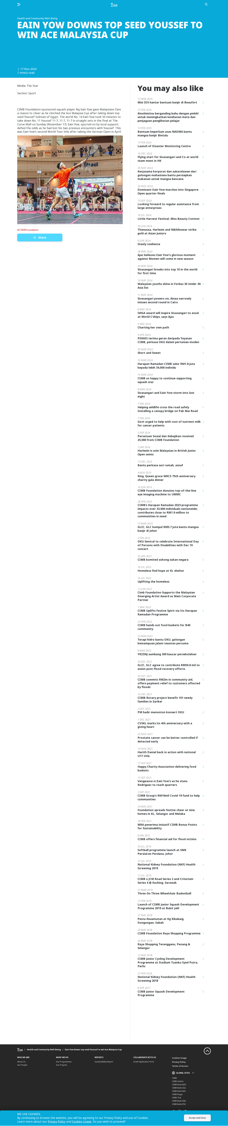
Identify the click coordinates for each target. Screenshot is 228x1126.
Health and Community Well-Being (44, 1049)
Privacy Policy (179, 1062)
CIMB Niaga (177, 1094)
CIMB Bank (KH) (179, 1091)
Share (42, 237)
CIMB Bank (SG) (179, 1087)
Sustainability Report (104, 1061)
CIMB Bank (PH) (179, 1104)
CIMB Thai (176, 1097)
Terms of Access (180, 1066)
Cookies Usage (179, 1058)
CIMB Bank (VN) (179, 1101)
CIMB (174, 1078)
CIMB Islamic (178, 1081)
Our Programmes (64, 1061)
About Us (21, 1061)
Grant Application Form (143, 1061)
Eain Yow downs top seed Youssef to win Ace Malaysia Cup (93, 1049)
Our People (22, 1065)
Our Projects (61, 1065)
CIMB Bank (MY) (179, 1084)
